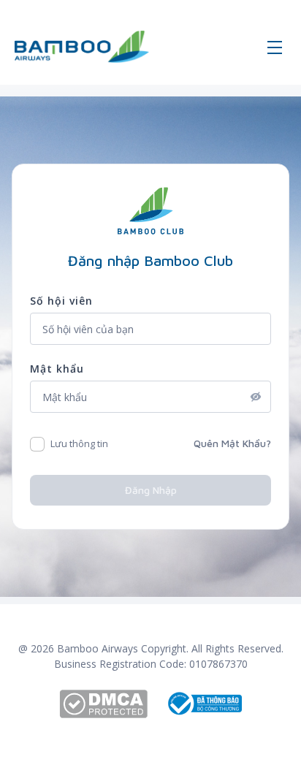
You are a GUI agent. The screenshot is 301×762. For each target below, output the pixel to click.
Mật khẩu (57, 369)
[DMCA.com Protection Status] (112, 704)
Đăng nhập (151, 490)
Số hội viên (61, 301)
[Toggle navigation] (274, 47)
